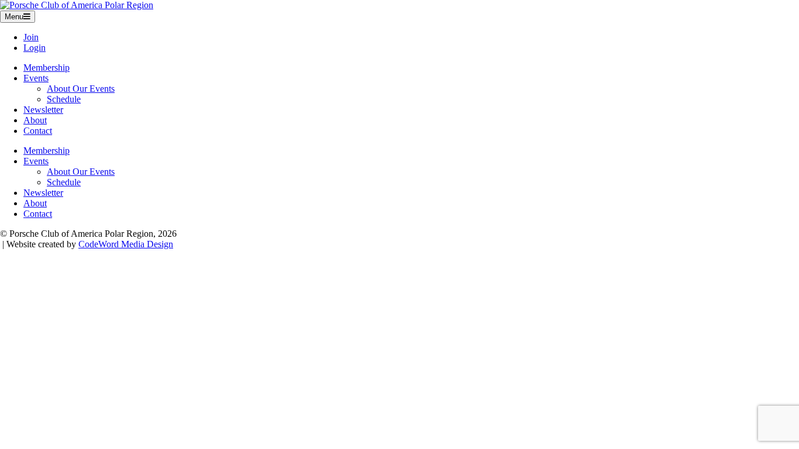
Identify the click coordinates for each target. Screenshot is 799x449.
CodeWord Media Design (125, 244)
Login (34, 48)
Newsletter (43, 110)
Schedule (64, 99)
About (35, 120)
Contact (37, 131)
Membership (46, 67)
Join (31, 37)
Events (36, 78)
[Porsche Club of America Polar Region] (76, 5)
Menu (14, 16)
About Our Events (81, 89)
